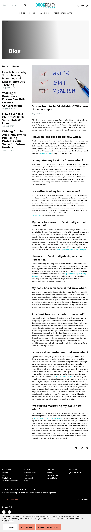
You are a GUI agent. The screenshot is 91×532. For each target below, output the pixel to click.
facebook (4, 512)
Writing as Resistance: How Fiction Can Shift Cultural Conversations (13, 99)
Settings (10, 527)
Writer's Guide (30, 473)
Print (87, 448)
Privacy (50, 473)
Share (76, 448)
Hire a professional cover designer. (72, 249)
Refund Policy (52, 478)
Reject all (26, 527)
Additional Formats (63, 13)
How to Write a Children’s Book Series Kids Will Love (13, 118)
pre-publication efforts (63, 376)
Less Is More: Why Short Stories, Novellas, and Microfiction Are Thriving (14, 78)
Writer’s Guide (45, 153)
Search (25, 5)
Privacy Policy (8, 521)
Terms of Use (52, 475)
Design (33, 13)
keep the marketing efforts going (48, 418)
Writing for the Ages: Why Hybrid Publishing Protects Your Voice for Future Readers (14, 139)
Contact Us (29, 478)
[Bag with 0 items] (87, 6)
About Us (28, 475)
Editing (22, 13)
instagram (9, 512)
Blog (26, 481)
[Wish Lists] (83, 6)
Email (82, 448)
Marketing (44, 13)
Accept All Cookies (48, 527)
